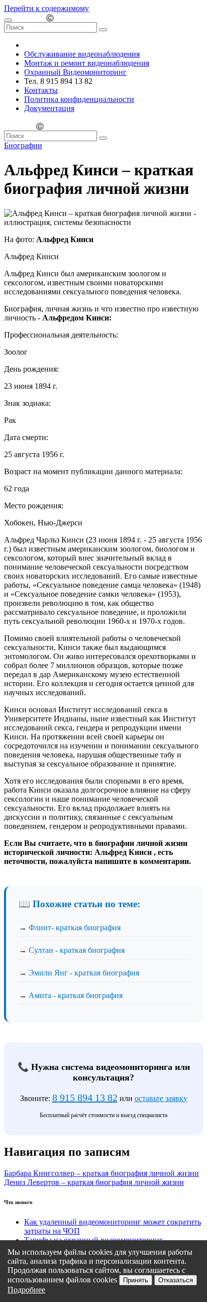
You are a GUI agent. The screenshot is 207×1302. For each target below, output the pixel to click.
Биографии (23, 145)
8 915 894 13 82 (85, 1097)
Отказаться (175, 1280)
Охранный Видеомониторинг (75, 72)
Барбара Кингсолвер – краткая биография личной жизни (101, 1173)
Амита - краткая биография (76, 995)
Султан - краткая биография (77, 950)
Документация (49, 108)
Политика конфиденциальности (79, 99)
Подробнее (26, 1289)
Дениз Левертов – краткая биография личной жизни (94, 1182)
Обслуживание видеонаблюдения (82, 54)
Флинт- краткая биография (75, 927)
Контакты (41, 90)
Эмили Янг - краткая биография (84, 972)
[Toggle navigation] (8, 20)
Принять (135, 1280)
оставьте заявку (161, 1098)
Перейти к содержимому (46, 8)
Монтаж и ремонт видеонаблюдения (86, 63)
